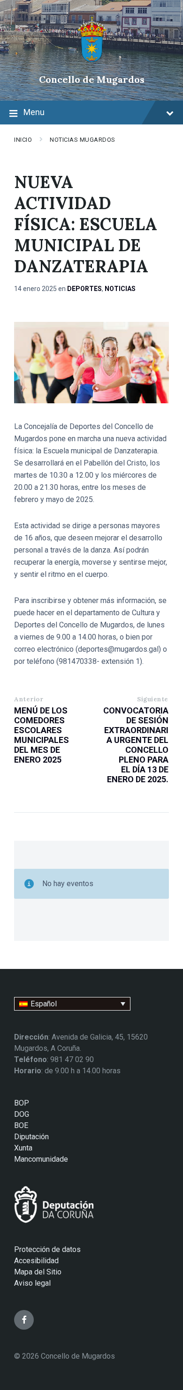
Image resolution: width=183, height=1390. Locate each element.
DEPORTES (84, 288)
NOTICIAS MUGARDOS (82, 139)
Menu (34, 112)
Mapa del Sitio (37, 1271)
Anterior (28, 699)
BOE (21, 1125)
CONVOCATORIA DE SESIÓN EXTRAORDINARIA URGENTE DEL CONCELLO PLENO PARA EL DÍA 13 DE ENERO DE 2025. (135, 745)
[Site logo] (92, 63)
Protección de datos (47, 1249)
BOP (21, 1103)
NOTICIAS (120, 288)
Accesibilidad (36, 1260)
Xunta (23, 1147)
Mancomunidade (41, 1159)
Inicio (23, 139)
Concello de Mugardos (92, 79)
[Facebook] (24, 1320)
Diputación (31, 1136)
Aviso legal (32, 1283)
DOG (21, 1114)
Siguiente (152, 699)
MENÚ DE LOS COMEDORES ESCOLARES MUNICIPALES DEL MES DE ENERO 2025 (41, 735)
